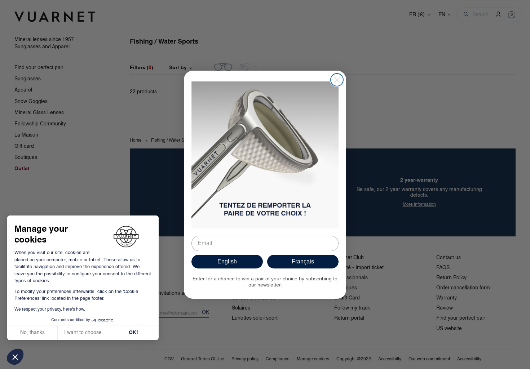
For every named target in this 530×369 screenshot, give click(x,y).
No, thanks (32, 332)
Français (303, 261)
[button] (15, 356)
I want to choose (83, 332)
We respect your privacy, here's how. (49, 309)
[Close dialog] (337, 80)
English (227, 261)
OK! (133, 332)
